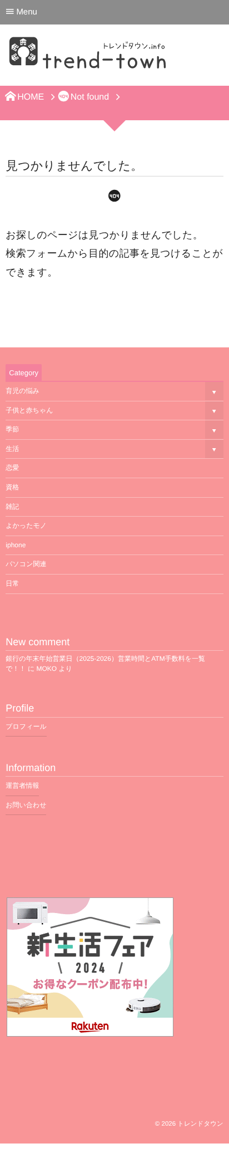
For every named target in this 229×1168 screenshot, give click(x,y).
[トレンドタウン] (89, 58)
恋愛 (12, 468)
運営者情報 (22, 785)
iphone (16, 545)
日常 (12, 583)
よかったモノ (26, 525)
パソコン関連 (26, 564)
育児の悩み (22, 391)
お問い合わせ (26, 805)
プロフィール (26, 726)
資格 (12, 487)
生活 (12, 449)
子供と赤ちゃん (29, 410)
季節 (12, 429)
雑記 (12, 507)
